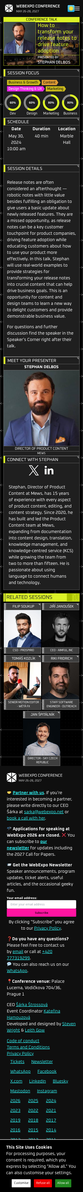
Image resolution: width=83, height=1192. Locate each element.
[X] (34, 470)
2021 (51, 1111)
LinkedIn (37, 1081)
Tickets (17, 1062)
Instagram (47, 1091)
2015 (33, 1130)
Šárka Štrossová (32, 1005)
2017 (51, 1120)
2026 (15, 1101)
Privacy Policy (47, 928)
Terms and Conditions (28, 1047)
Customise (21, 1183)
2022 (33, 1111)
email (18, 952)
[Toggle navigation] (77, 8)
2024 (51, 1101)
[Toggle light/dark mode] (71, 8)
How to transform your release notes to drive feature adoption (57, 38)
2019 (15, 1120)
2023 (15, 1111)
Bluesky (60, 1081)
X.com (16, 1081)
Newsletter (42, 1062)
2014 (51, 1130)
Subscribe (41, 913)
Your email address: (22, 898)
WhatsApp (17, 971)
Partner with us (28, 793)
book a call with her (26, 818)
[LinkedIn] (49, 470)
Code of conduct (23, 1041)
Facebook (47, 1071)
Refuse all (43, 1183)
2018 (33, 1120)
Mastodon (20, 1091)
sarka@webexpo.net (44, 812)
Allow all (63, 1183)
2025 (33, 1101)
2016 (15, 1130)
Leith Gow (35, 1030)
